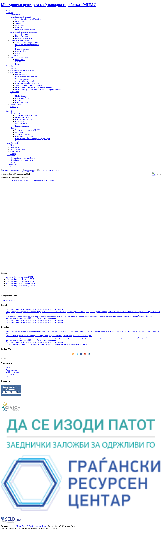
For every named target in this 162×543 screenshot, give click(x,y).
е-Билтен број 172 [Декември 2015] (20, 279)
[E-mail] (160, 174)
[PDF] (154, 175)
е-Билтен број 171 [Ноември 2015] (20, 281)
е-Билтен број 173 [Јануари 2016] (19, 277)
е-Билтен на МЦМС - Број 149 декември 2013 (30, 180)
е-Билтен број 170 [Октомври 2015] (20, 283)
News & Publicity (28, 526)
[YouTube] (86, 355)
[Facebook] (82, 355)
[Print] (157, 174)
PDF (52, 180)
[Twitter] (78, 355)
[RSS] (74, 355)
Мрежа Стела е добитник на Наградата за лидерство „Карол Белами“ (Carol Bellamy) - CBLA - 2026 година (49, 336)
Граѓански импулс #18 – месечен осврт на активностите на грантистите (35, 320)
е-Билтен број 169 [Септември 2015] (20, 285)
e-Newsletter (41, 526)
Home (18, 526)
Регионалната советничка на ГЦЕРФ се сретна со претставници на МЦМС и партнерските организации (48, 344)
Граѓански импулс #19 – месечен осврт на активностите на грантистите (35, 309)
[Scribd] (89, 355)
